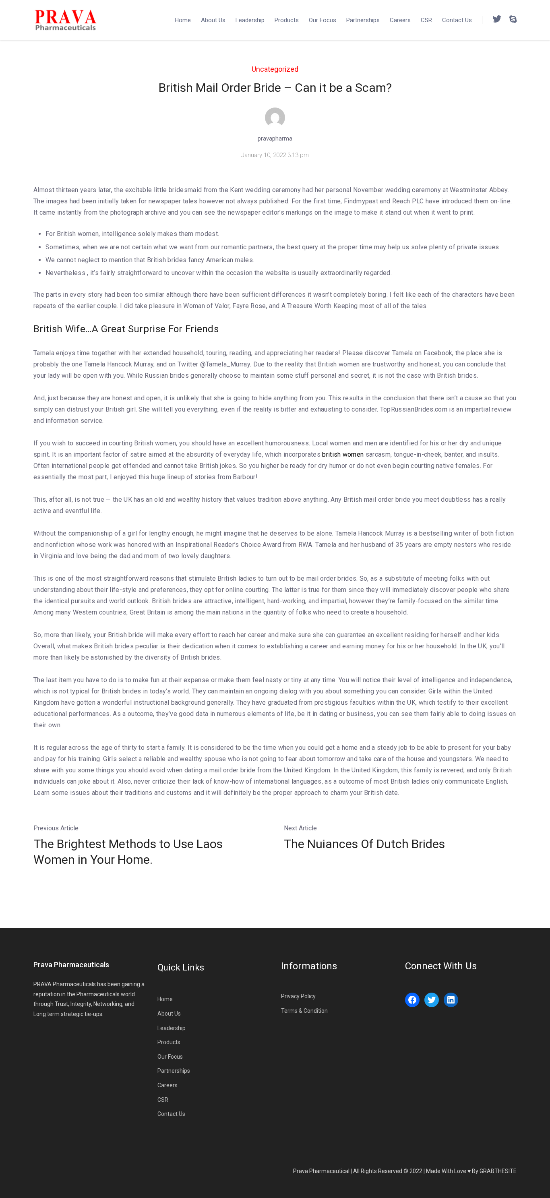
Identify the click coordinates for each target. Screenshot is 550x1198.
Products (287, 20)
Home (183, 20)
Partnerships (363, 20)
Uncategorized (275, 69)
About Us (213, 20)
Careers (400, 20)
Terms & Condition (304, 1011)
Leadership (250, 20)
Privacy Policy (298, 996)
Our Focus (322, 20)
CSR (426, 20)
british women (343, 454)
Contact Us (457, 20)
